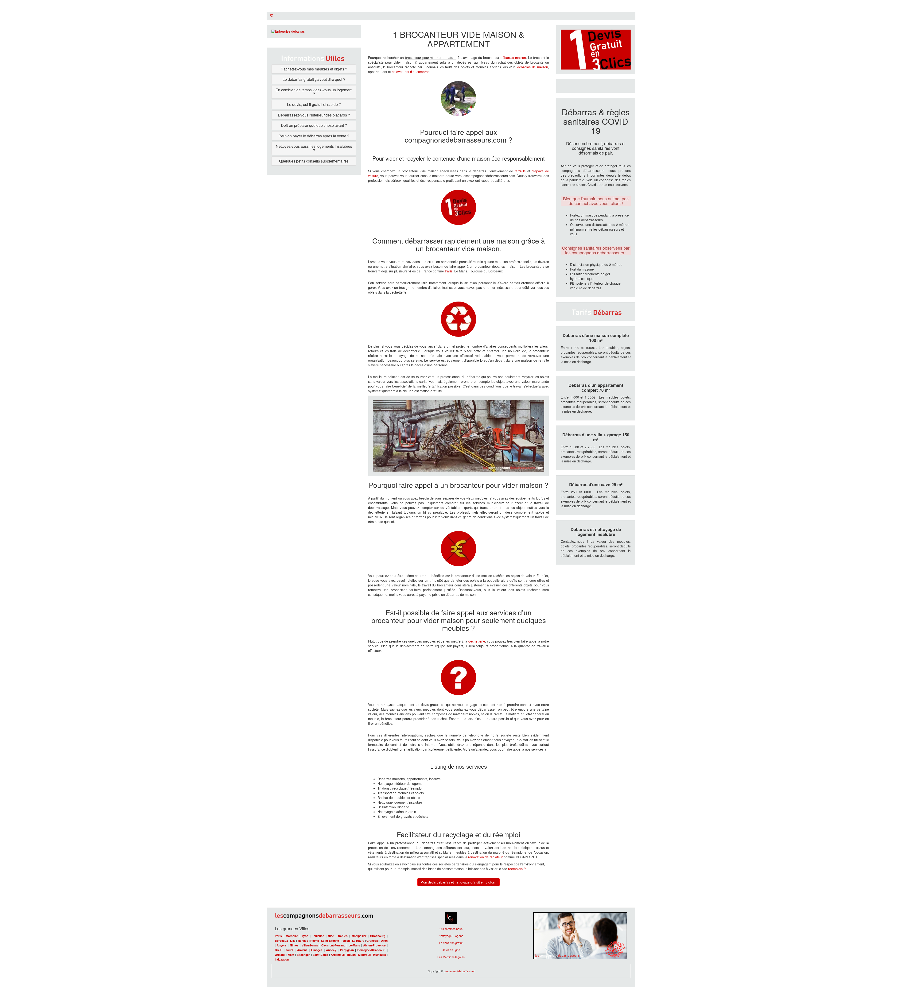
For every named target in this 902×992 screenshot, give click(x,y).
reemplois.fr (516, 868)
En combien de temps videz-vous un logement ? (314, 92)
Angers (282, 945)
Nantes (343, 936)
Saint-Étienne (330, 941)
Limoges (317, 950)
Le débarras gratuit (451, 943)
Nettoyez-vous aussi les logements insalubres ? (314, 148)
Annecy (331, 950)
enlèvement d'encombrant (411, 71)
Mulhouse (379, 955)
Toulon (345, 941)
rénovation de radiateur (485, 857)
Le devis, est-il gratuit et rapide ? (314, 104)
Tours (289, 950)
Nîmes (294, 945)
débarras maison (513, 57)
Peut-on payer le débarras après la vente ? (314, 136)
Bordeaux (281, 941)
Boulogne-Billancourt (371, 950)
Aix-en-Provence (374, 945)
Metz (291, 955)
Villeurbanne (310, 945)
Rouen (351, 955)
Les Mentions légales (451, 957)
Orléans (280, 955)
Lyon (305, 936)
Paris (448, 271)
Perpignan (347, 950)
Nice (331, 936)
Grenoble (372, 941)
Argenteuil (338, 955)
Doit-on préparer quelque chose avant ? (314, 125)
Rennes (303, 941)
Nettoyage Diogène (451, 936)
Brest (278, 950)
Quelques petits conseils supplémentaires (314, 161)
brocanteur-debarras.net (459, 971)
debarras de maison (532, 67)
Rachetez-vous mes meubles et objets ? (314, 69)
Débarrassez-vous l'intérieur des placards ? (314, 115)
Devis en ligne (451, 950)
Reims (314, 941)
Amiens (302, 950)
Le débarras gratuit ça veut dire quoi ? (314, 79)
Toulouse (318, 936)
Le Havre (358, 941)
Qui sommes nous (451, 929)
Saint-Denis (320, 955)
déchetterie (476, 641)
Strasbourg (377, 936)
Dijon (384, 941)
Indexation (282, 959)
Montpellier (359, 936)
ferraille (520, 171)
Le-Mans (354, 945)
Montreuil (364, 955)
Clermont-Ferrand (333, 945)
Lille (292, 941)
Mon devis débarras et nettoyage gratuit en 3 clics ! (458, 882)
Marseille (292, 936)
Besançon (303, 955)
